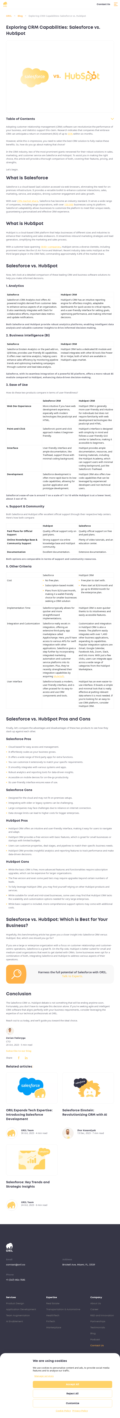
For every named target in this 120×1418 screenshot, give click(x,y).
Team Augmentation (18, 1315)
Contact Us (103, 4)
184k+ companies (51, 246)
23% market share (27, 200)
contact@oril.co (15, 1265)
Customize (72, 1403)
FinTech (50, 1321)
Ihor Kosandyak (86, 1130)
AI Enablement (14, 1321)
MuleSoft (59, 676)
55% (70, 133)
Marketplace (53, 1327)
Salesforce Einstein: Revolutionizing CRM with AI (84, 1112)
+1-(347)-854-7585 (15, 1280)
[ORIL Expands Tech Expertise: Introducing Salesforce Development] (32, 1088)
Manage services (44, 1376)
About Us (95, 1303)
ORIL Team (27, 1130)
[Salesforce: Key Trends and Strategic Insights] (32, 1160)
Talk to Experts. (72, 976)
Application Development (21, 1309)
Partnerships (97, 1321)
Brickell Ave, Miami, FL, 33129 (78, 1265)
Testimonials (97, 1327)
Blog (20, 15)
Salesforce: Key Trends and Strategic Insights (28, 1184)
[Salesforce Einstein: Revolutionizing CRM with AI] (88, 1088)
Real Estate (52, 1303)
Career (94, 1309)
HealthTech (52, 1315)
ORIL (9, 15)
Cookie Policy (63, 1410)
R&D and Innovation (102, 1315)
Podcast (95, 1339)
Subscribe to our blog (18, 1050)
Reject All (72, 1393)
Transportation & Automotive (63, 1309)
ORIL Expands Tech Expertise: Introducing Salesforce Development (29, 1115)
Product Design (15, 1303)
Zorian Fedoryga (15, 1038)
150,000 (68, 204)
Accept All (72, 1384)
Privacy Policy (80, 1410)
